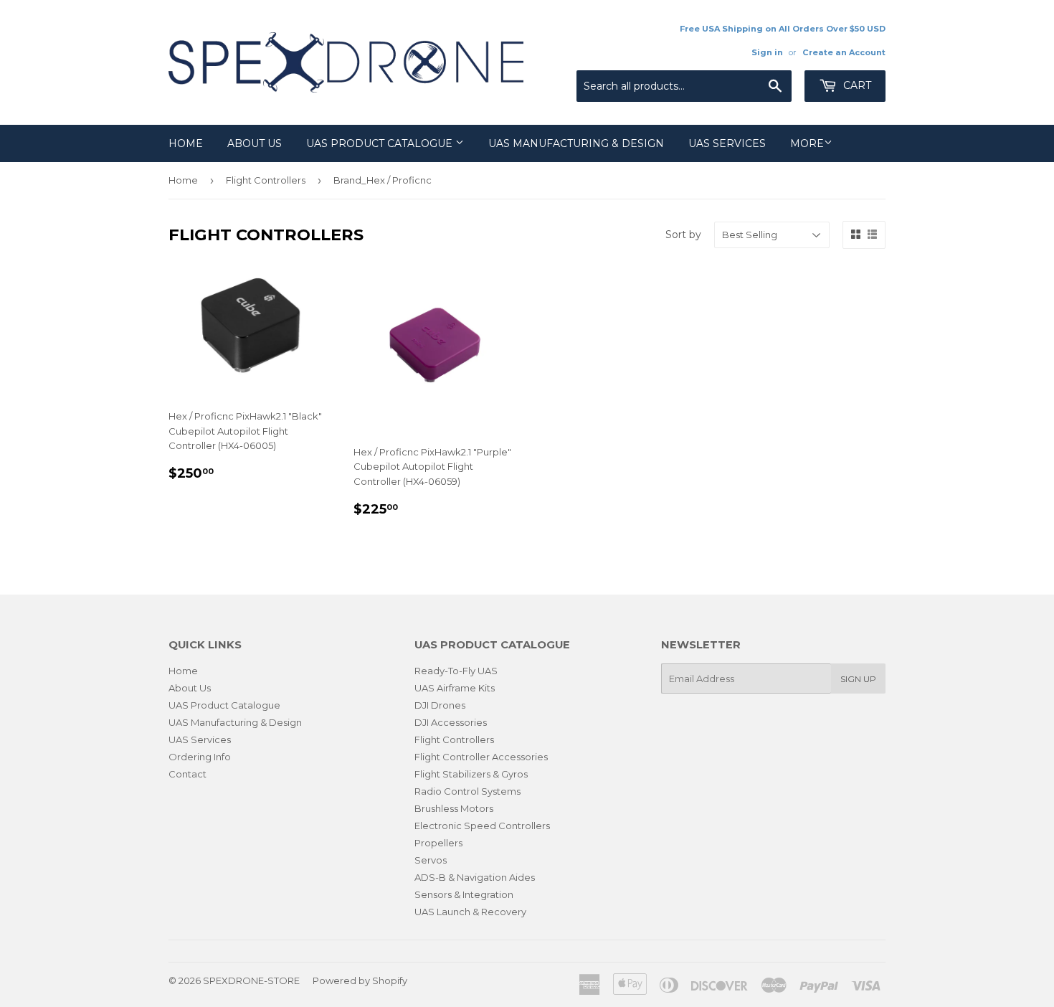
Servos (430, 860)
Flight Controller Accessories (481, 756)
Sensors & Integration (463, 894)
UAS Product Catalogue (380, 143)
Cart (855, 85)
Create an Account (844, 52)
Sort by (683, 234)
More (807, 143)
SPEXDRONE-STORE (251, 980)
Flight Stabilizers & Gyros (471, 774)
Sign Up (858, 678)
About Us (254, 143)
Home (185, 143)
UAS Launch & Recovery (470, 911)
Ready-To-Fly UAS (456, 670)
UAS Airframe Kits (454, 688)
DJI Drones (439, 705)
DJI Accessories (450, 722)
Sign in (767, 52)
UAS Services (727, 143)
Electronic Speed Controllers (482, 825)
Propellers (438, 842)
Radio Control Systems (467, 791)
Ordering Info (199, 756)
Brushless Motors (453, 808)
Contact (187, 774)
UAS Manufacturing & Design (576, 143)
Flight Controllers (265, 180)
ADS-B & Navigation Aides (474, 877)
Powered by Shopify (360, 980)
